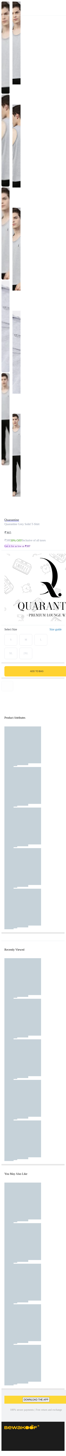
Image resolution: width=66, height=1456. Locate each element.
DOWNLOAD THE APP (36, 1399)
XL (11, 653)
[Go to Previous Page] (5, 8)
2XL (25, 653)
